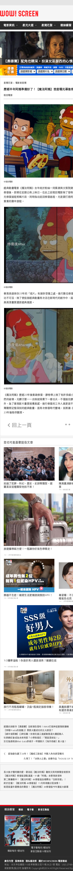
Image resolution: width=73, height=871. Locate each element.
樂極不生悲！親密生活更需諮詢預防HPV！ (28, 595)
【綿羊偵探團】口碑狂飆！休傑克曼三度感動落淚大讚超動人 (34, 734)
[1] (69, 424)
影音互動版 (43, 809)
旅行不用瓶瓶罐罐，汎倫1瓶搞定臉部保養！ (29, 706)
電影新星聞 (21, 82)
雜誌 (21, 809)
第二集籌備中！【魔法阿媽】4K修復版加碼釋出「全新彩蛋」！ (35, 779)
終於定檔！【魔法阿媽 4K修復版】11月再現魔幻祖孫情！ (32, 783)
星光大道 (28, 25)
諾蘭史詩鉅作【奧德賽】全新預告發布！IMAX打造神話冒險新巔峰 (36, 726)
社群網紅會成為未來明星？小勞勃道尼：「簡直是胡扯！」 (32, 737)
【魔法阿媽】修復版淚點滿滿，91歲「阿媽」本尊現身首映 (33, 775)
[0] (66, 424)
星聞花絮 (46, 25)
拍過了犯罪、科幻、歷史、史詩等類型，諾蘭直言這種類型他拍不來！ (28, 485)
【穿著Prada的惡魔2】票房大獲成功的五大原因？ (29, 730)
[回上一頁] (19, 425)
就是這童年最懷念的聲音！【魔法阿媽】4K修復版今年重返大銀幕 (36, 786)
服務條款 (19, 861)
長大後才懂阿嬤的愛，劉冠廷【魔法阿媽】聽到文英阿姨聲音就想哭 (37, 772)
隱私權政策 (31, 861)
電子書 (30, 809)
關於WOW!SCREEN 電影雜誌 (53, 861)
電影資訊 (9, 25)
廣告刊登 (8, 861)
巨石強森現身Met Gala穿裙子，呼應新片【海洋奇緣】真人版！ (35, 741)
